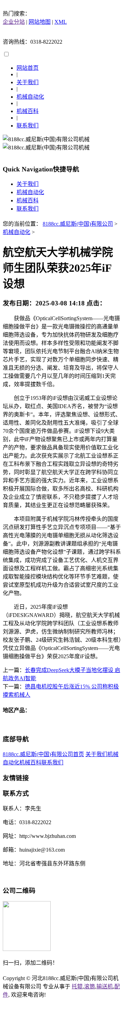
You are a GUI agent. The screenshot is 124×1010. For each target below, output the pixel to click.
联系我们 (28, 125)
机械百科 (28, 111)
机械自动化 (30, 97)
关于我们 (28, 82)
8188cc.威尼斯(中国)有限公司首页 (43, 754)
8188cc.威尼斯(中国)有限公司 (78, 224)
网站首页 (28, 68)
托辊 (77, 986)
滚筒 (89, 986)
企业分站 (14, 22)
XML (60, 22)
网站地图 (40, 22)
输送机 (104, 986)
